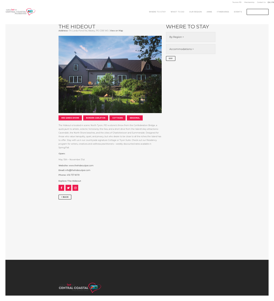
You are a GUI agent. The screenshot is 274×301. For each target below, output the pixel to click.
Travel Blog (257, 12)
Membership (249, 2)
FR (273, 2)
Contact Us (261, 2)
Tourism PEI (236, 2)
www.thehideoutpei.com (81, 165)
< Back (65, 197)
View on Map (116, 30)
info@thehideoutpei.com (77, 170)
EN (269, 2)
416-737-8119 (73, 175)
